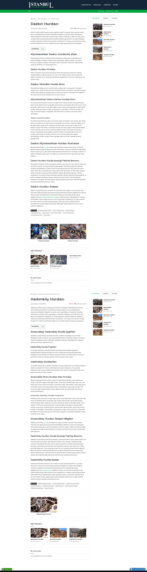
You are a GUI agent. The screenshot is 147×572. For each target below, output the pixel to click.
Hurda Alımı (96, 5)
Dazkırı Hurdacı (46, 212)
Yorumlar (114, 18)
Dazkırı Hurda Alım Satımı (58, 210)
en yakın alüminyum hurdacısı (50, 197)
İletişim (115, 5)
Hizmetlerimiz (109, 11)
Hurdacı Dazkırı (46, 215)
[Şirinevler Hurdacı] (97, 42)
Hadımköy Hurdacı (109, 24)
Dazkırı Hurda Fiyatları (36, 212)
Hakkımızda (107, 5)
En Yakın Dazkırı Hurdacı (36, 215)
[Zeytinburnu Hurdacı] (97, 49)
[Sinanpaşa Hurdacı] (58, 259)
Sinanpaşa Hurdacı (56, 266)
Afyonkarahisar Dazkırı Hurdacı (44, 210)
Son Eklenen (96, 18)
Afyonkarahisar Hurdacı (44, 18)
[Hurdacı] (41, 5)
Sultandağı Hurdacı (75, 255)
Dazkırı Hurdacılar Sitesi (68, 212)
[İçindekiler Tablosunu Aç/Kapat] (42, 49)
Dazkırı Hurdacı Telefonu (56, 212)
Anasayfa (34, 18)
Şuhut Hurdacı (35, 266)
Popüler (105, 18)
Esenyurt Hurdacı (109, 54)
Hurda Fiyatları (86, 5)
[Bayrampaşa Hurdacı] (97, 34)
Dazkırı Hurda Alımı (70, 210)
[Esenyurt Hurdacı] (97, 57)
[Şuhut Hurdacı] (39, 259)
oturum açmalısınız (47, 282)
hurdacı (46, 147)
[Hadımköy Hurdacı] (97, 27)
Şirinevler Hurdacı (109, 39)
